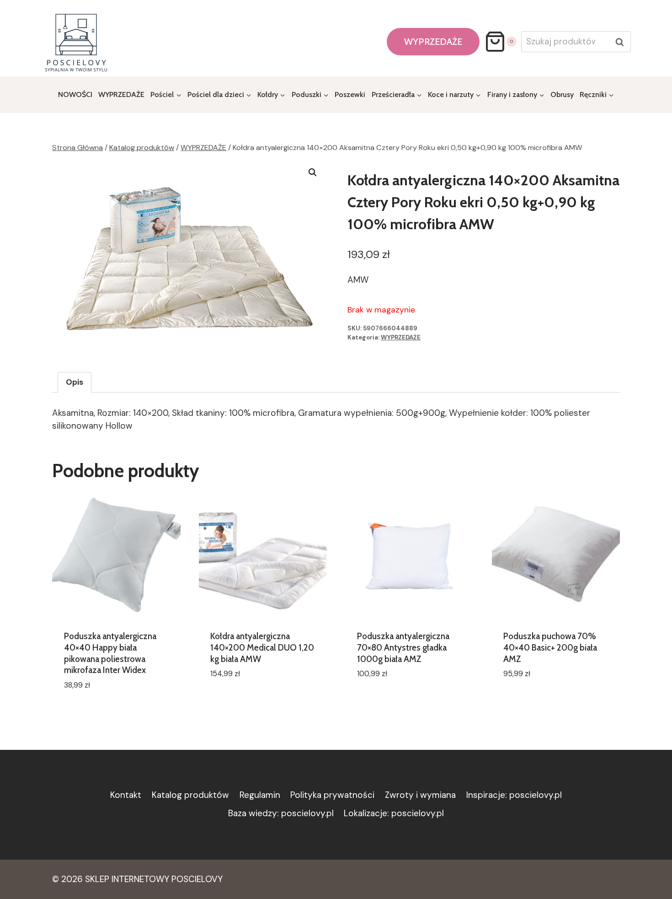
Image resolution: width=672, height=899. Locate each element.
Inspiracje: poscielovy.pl (514, 795)
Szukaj (622, 42)
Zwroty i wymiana (420, 795)
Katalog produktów (190, 795)
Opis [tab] (74, 382)
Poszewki (350, 94)
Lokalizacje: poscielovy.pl (394, 813)
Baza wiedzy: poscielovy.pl (281, 813)
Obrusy (562, 94)
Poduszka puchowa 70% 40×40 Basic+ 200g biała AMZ (550, 647)
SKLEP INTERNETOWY (127, 879)
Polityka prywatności (332, 795)
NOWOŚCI (75, 94)
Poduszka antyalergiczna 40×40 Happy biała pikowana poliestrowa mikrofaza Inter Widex (110, 653)
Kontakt (125, 795)
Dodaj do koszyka (246, 701)
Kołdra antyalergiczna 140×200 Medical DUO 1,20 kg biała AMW (262, 647)
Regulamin (260, 795)
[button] (312, 172)
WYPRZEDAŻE (433, 41)
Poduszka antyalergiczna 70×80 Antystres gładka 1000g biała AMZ (403, 647)
